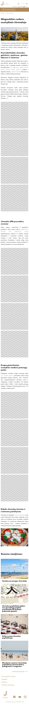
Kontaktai (4, 679)
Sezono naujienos (9, 13)
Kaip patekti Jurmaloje (8, 676)
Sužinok (2, 13)
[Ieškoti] (18, 3)
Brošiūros (4, 682)
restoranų (22, 515)
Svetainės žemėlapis (8, 685)
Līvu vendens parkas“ (7, 375)
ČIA (7, 98)
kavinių (16, 515)
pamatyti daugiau (18, 671)
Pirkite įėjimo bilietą (9, 9)
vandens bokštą (15, 71)
